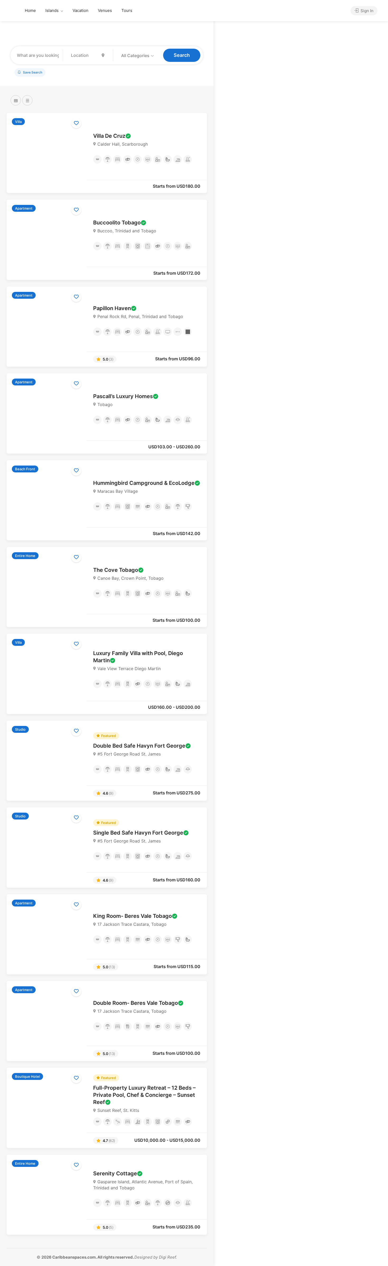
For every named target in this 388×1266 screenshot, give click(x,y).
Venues (105, 10)
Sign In (366, 10)
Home (30, 10)
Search (182, 55)
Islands (52, 10)
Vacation (80, 10)
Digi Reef (167, 1257)
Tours (126, 10)
